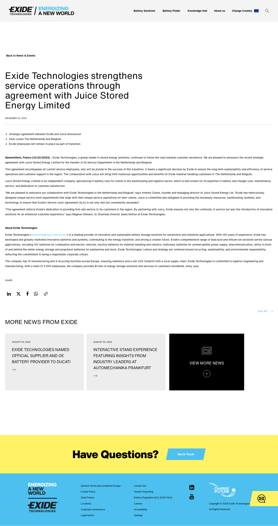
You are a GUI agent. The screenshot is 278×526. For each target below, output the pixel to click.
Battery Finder (171, 11)
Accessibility (140, 509)
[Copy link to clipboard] (45, 294)
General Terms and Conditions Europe (101, 485)
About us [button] (219, 11)
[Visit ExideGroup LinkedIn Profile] (191, 487)
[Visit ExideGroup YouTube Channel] (191, 496)
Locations (86, 503)
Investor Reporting (143, 491)
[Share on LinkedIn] (9, 294)
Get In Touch (186, 454)
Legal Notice (87, 515)
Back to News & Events (20, 55)
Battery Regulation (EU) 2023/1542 (153, 497)
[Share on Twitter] (18, 294)
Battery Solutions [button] (144, 11)
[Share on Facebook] (27, 294)
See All (263, 311)
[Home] (41, 11)
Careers (138, 503)
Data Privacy (87, 497)
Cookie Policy (88, 491)
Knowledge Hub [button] (197, 11)
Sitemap (138, 515)
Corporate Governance (93, 509)
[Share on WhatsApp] (36, 294)
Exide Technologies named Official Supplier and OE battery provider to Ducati (41, 355)
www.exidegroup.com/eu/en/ (49, 235)
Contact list (140, 485)
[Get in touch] (261, 498)
